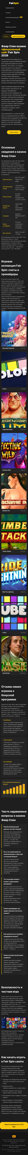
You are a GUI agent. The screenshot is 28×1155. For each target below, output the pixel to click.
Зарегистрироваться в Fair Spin (14, 1126)
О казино (8, 12)
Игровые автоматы (11, 27)
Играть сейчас (14, 132)
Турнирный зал (10, 8)
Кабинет (6, 36)
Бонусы (8, 22)
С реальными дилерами (14, 17)
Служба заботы (10, 32)
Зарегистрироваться (18, 36)
